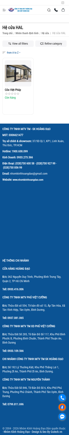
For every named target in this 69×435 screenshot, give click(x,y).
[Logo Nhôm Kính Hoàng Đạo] (21, 10)
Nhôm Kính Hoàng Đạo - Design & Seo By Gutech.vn (33, 431)
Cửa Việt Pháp (13, 89)
